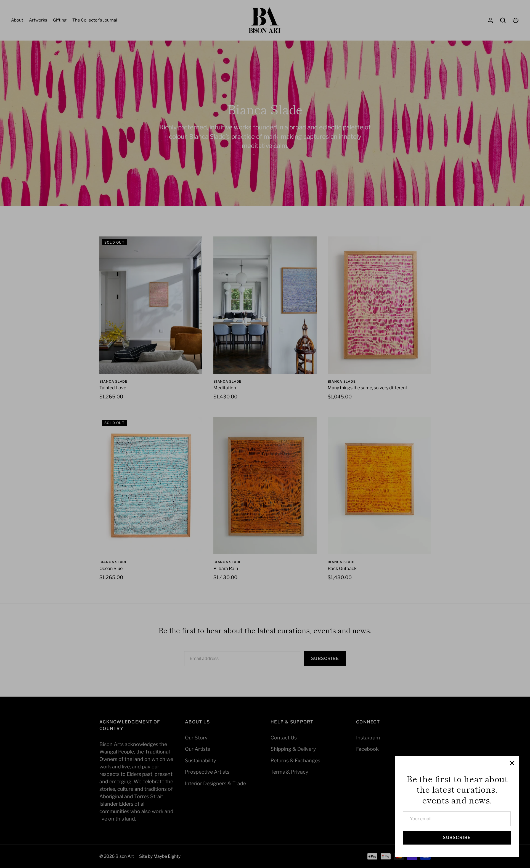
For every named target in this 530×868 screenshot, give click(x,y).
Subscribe (457, 837)
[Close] (512, 763)
